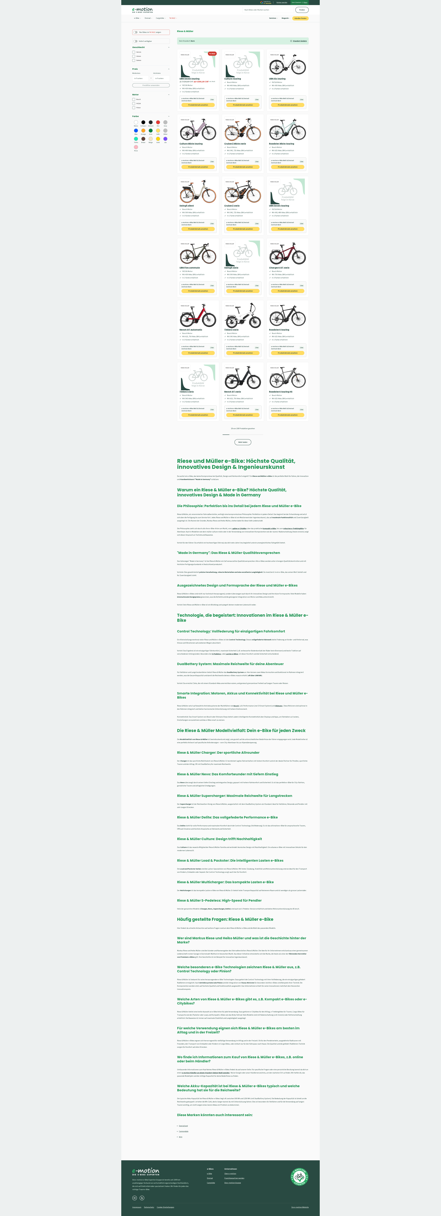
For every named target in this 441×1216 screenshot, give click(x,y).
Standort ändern (300, 41)
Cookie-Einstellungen (165, 1207)
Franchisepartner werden (234, 1178)
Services (272, 18)
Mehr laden (242, 442)
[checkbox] (133, 52)
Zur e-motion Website (300, 1207)
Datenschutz (149, 1207)
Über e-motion (230, 1173)
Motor (135, 94)
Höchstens (157, 73)
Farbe (135, 116)
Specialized (183, 1126)
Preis (135, 69)
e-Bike (136, 18)
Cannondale (183, 1131)
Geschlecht (138, 47)
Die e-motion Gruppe (232, 1183)
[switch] (135, 32)
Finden (302, 10)
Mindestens (136, 73)
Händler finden (300, 18)
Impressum (136, 1207)
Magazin (285, 18)
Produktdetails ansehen (198, 105)
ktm (180, 1137)
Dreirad (147, 18)
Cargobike (160, 18)
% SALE (172, 18)
